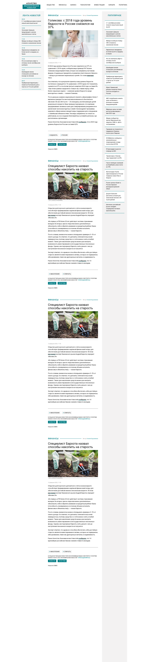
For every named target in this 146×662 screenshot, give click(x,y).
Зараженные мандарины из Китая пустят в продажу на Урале (114, 52)
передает (90, 75)
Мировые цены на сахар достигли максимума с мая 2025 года (114, 111)
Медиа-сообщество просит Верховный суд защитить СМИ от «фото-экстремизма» (114, 121)
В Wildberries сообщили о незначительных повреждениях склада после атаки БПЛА (114, 141)
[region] (31, 55)
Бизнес (73, 5)
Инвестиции (99, 5)
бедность (53, 135)
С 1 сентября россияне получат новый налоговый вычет (114, 25)
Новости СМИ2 (52, 149)
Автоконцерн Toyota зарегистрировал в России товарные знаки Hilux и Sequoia (114, 175)
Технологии (85, 5)
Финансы (62, 5)
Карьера (111, 5)
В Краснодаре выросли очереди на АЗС (113, 150)
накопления (54, 274)
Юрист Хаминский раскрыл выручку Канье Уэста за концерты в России (114, 90)
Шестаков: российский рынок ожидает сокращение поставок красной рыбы (113, 207)
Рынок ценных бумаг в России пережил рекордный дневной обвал (113, 186)
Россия (65, 135)
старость (67, 274)
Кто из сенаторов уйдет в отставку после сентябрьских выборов (114, 60)
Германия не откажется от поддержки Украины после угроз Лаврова (114, 131)
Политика (123, 5)
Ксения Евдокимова (92, 15)
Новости (52, 144)
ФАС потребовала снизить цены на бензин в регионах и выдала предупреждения (114, 101)
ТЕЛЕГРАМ (62, 144)
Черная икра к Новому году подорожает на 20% (114, 157)
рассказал (52, 215)
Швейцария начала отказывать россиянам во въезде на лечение (114, 69)
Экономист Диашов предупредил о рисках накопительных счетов (113, 34)
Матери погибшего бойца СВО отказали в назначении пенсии (114, 43)
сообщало (82, 122)
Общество (51, 5)
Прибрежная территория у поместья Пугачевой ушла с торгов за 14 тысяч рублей (114, 79)
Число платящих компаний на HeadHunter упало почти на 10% (114, 165)
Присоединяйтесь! (84, 141)
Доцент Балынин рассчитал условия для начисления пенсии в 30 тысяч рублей (113, 197)
